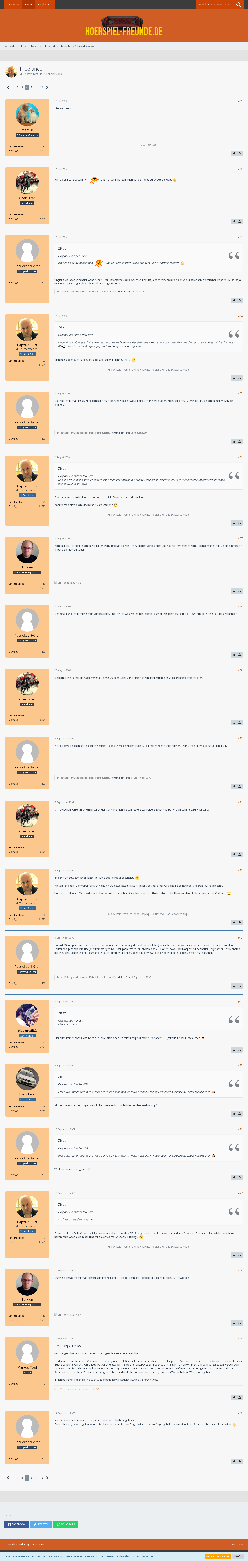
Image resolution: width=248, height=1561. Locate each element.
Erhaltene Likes (16, 146)
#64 (240, 316)
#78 (240, 1270)
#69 (240, 670)
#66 (240, 457)
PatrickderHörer (121, 291)
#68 (240, 606)
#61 (240, 101)
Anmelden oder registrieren (214, 4)
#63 (240, 237)
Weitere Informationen (217, 1556)
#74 (240, 1001)
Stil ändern (238, 1544)
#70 (240, 738)
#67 (240, 538)
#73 (240, 937)
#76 (240, 1129)
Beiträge (13, 150)
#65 (240, 393)
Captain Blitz (30, 74)
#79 (240, 1338)
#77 (240, 1193)
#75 (240, 1065)
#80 (240, 1413)
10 (41, 87)
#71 (240, 802)
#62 (240, 169)
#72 (240, 870)
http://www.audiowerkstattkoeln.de (74, 1389)
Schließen (238, 1556)
